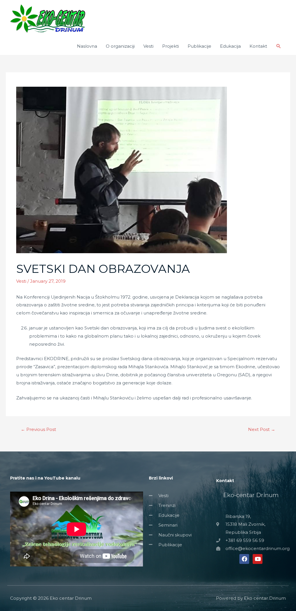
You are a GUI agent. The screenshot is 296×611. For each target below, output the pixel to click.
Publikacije (199, 46)
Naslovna (87, 46)
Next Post (261, 429)
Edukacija (230, 46)
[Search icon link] (279, 46)
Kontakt (258, 46)
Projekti (170, 46)
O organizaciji (120, 46)
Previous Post (38, 429)
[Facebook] (244, 559)
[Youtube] (257, 559)
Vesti (148, 46)
